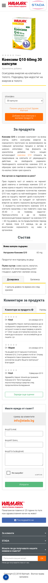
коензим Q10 (24, 155)
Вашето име (10, 429)
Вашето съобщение (14, 451)
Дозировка (13, 279)
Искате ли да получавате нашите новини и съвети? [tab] (19, 549)
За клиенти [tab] (8, 533)
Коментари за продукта (19, 309)
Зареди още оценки (24, 394)
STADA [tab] (5, 540)
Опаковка (9, 97)
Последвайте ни (25, 520)
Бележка (35, 279)
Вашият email (11, 440)
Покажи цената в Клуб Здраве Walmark (24, 109)
